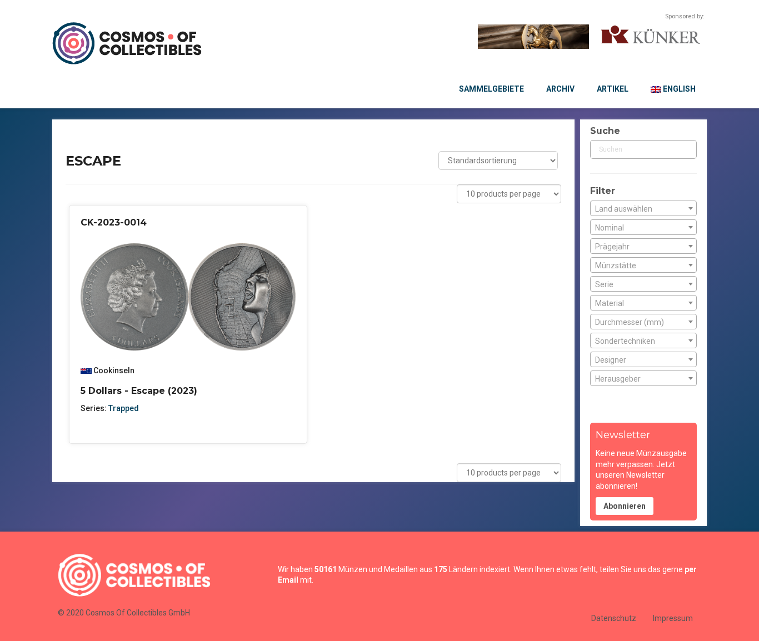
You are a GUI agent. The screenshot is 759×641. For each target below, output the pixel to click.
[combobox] (643, 208)
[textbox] (643, 209)
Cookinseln (113, 370)
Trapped (123, 408)
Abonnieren (624, 506)
